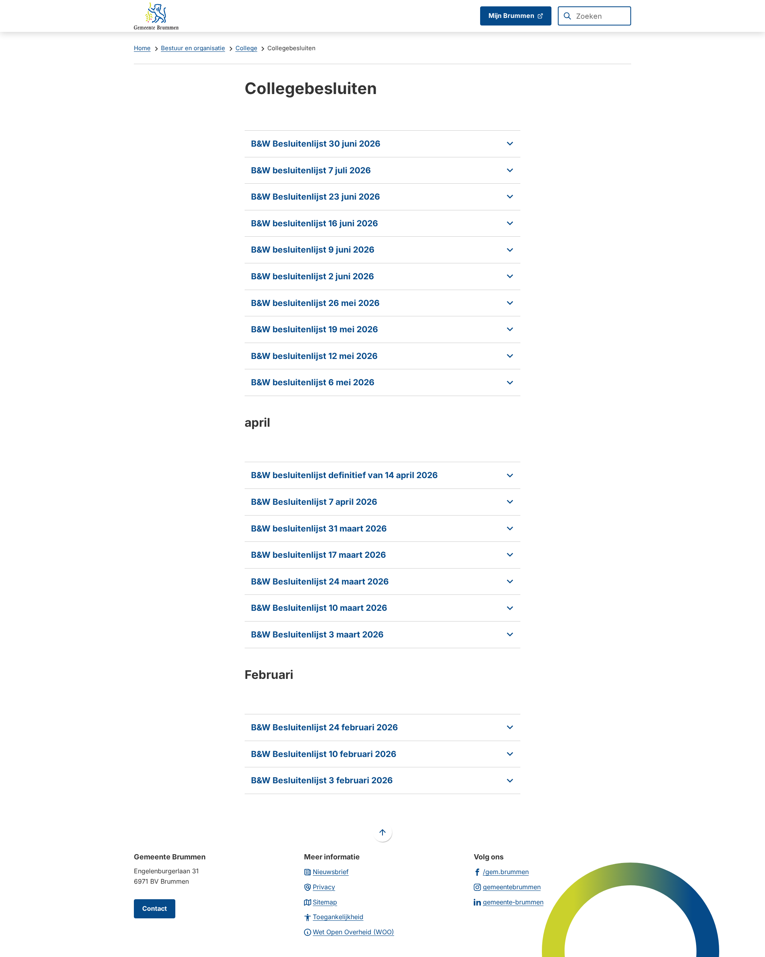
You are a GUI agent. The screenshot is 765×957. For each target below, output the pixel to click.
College (246, 48)
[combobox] (594, 15)
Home (142, 48)
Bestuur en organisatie (193, 48)
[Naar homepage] (156, 16)
